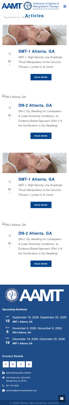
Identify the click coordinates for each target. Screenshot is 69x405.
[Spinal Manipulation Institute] (34, 7)
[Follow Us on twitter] (21, 364)
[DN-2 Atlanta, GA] (34, 96)
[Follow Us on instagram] (13, 364)
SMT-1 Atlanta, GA (36, 51)
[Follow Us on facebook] (6, 364)
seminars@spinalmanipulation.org (21, 390)
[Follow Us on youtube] (29, 364)
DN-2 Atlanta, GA (35, 105)
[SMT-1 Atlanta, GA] (34, 35)
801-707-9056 (12, 385)
